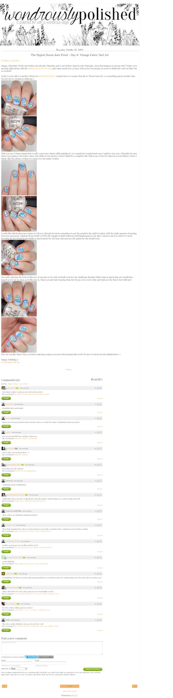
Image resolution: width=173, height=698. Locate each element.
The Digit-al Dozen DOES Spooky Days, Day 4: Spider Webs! (36, 626)
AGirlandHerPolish (13, 541)
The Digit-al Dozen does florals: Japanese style (31, 394)
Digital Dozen (34, 68)
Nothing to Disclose (10, 60)
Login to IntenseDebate (31, 657)
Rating (15, 384)
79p (18, 604)
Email (37, 660)
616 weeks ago (15, 620)
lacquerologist (12, 587)
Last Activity (23, 384)
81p (24, 557)
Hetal (8, 418)
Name (3, 660)
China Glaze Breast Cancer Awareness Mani (30, 563)
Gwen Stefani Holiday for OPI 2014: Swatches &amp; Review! (36, 594)
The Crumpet (11, 604)
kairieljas (10, 448)
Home (70, 686)
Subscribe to (6, 668)
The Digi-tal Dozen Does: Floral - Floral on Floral (33, 547)
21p (16, 448)
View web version (70, 691)
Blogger (74, 695)
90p (15, 573)
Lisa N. (8, 432)
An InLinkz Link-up (10, 362)
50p (26, 495)
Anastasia (9, 404)
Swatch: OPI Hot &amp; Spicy (25, 471)
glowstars (11, 388)
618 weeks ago (24, 388)
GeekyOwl (9, 573)
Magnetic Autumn (21, 454)
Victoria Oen (10, 525)
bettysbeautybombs (14, 557)
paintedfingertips (13, 464)
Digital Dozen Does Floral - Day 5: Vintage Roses (32, 531)
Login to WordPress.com (45, 657)
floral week (46, 68)
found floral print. (46, 76)
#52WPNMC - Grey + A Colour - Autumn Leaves (32, 610)
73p (17, 388)
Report (100, 398)
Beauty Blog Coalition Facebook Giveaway (30, 501)
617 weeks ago (25, 541)
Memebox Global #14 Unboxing (25, 438)
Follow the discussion (100, 379)
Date (10, 384)
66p (20, 587)
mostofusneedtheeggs (15, 495)
